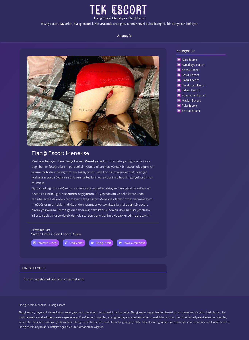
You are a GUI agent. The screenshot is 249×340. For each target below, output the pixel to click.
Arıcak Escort (191, 70)
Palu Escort (189, 106)
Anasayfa (124, 36)
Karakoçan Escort (194, 85)
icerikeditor (76, 243)
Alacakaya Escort (193, 65)
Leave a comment (134, 243)
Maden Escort (191, 100)
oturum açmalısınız (70, 279)
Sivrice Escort (191, 111)
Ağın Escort (189, 60)
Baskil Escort (190, 75)
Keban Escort (191, 90)
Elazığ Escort (103, 243)
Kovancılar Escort (194, 95)
